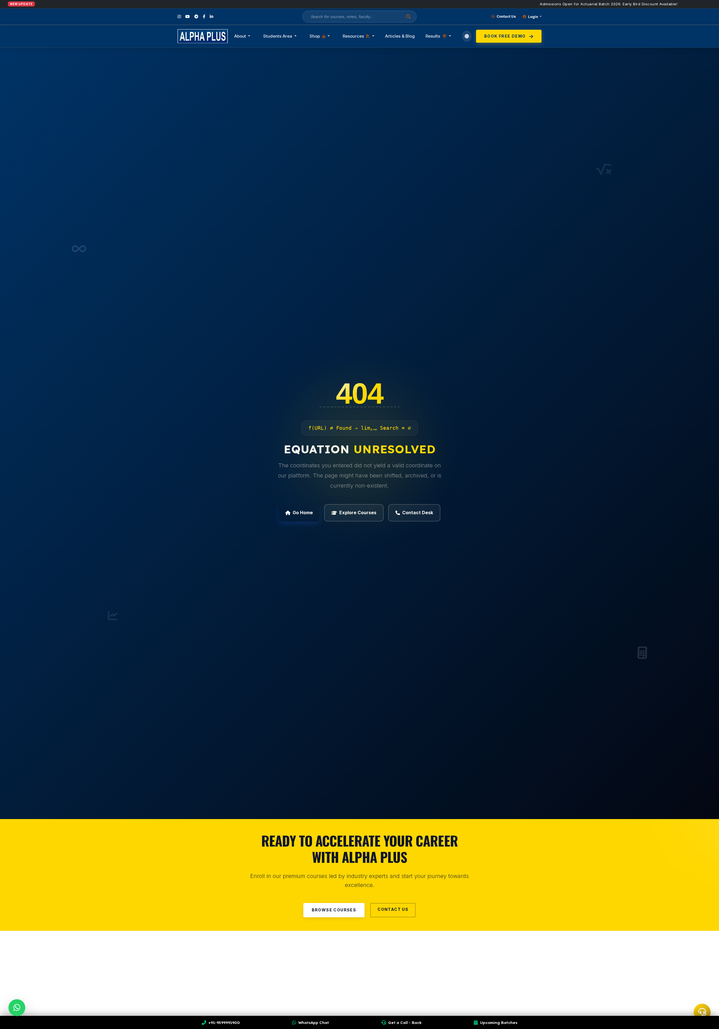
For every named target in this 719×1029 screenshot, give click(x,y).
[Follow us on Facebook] (204, 16)
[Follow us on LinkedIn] (211, 16)
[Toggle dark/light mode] (467, 36)
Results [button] (433, 36)
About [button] (240, 36)
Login (533, 17)
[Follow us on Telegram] (196, 16)
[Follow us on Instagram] (179, 16)
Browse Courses (334, 909)
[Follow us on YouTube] (187, 16)
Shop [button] (315, 36)
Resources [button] (354, 36)
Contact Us (506, 16)
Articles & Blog (400, 36)
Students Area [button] (278, 36)
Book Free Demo (505, 36)
